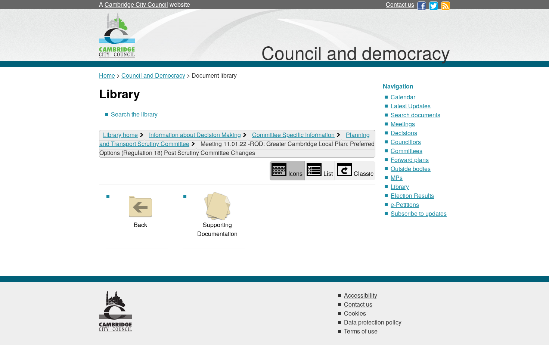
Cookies (355, 313)
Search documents (415, 115)
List (328, 174)
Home (107, 75)
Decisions (404, 132)
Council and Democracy (153, 75)
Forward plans (410, 159)
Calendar (403, 97)
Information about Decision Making (195, 134)
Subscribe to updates (419, 213)
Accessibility (360, 295)
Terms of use (361, 331)
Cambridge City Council (136, 4)
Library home (120, 134)
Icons (295, 174)
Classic (363, 173)
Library (400, 186)
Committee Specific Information (293, 134)
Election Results (412, 195)
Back (140, 224)
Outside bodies (411, 168)
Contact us (400, 4)
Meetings (403, 123)
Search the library (134, 114)
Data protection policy (372, 322)
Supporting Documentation (217, 229)
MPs (397, 177)
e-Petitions (405, 204)
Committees (406, 150)
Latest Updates (411, 106)
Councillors (406, 141)
